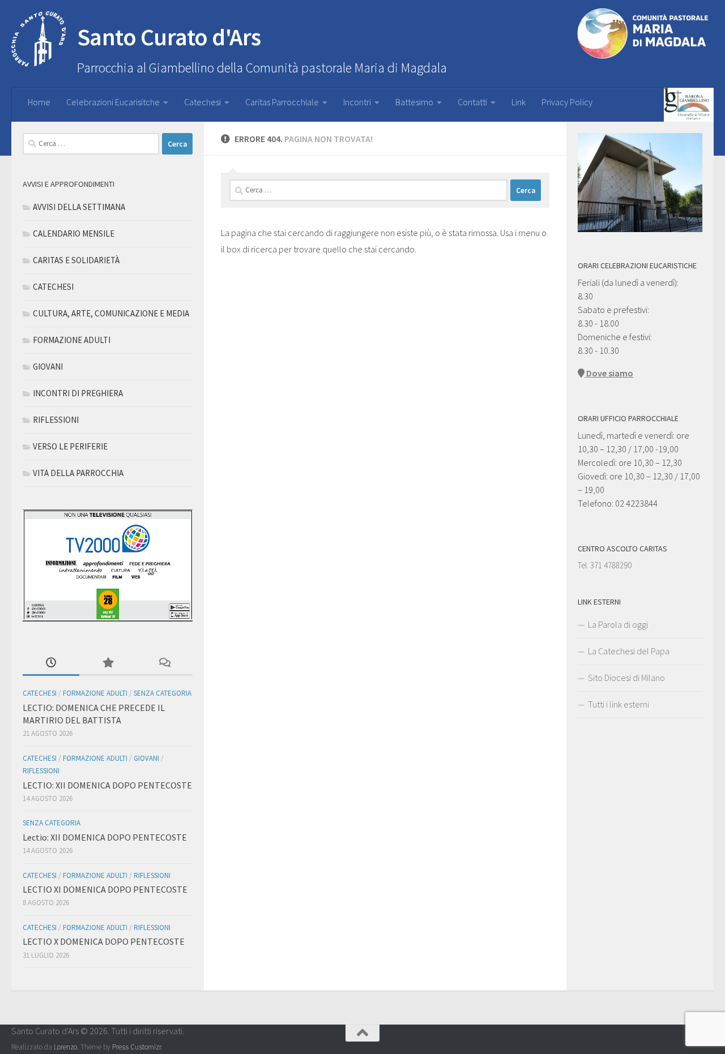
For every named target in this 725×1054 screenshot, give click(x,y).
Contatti (472, 102)
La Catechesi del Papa (628, 651)
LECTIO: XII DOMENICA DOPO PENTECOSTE (107, 785)
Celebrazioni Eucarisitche (113, 102)
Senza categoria (162, 693)
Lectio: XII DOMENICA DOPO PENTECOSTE (105, 837)
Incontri (357, 102)
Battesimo (414, 102)
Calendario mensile (73, 233)
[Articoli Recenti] (51, 664)
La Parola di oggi (618, 624)
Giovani (48, 366)
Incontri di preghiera (78, 393)
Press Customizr (136, 1047)
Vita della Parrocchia (78, 473)
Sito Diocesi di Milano (626, 677)
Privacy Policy (566, 102)
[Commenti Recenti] (164, 664)
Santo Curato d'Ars (169, 37)
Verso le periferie (70, 446)
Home (39, 102)
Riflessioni (56, 419)
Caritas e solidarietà (76, 260)
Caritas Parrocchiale (282, 102)
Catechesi (202, 102)
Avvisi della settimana (79, 207)
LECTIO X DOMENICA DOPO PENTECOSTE (104, 941)
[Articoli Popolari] (107, 664)
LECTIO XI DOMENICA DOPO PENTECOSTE (105, 889)
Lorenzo (65, 1047)
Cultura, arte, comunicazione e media (111, 313)
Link (518, 102)
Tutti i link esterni (618, 704)
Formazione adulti (71, 340)
